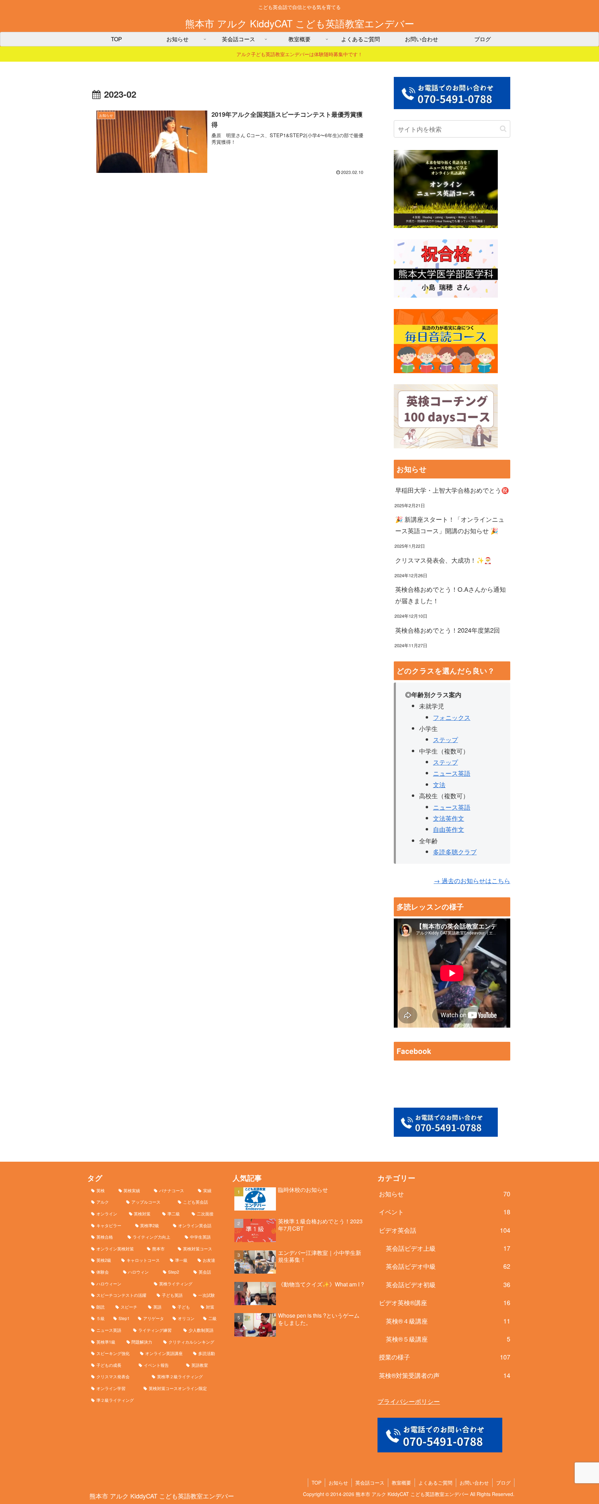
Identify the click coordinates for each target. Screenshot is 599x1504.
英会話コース (369, 1482)
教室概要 (401, 1482)
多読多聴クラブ (455, 851)
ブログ (503, 1482)
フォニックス (451, 717)
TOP (316, 1482)
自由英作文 (448, 829)
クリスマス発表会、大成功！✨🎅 (443, 559)
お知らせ (338, 1482)
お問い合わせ (474, 1482)
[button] (503, 129)
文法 (439, 784)
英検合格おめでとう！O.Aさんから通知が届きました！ (450, 594)
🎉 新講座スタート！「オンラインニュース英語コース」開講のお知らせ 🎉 (449, 524)
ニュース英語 (451, 772)
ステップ (445, 739)
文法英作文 (448, 818)
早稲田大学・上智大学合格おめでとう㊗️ (452, 489)
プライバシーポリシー (408, 1401)
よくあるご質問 (435, 1482)
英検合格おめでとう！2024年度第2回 (447, 629)
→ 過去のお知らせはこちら (472, 880)
